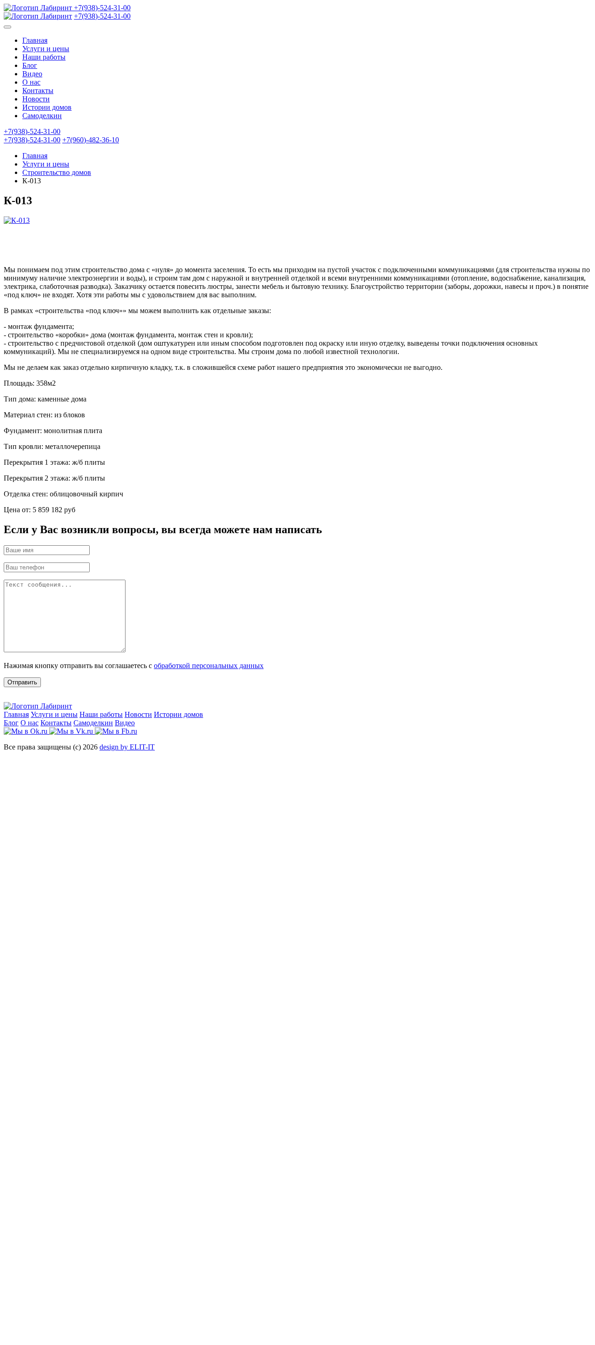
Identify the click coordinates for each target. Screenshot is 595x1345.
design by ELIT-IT (127, 747)
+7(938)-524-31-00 (102, 8)
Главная (34, 40)
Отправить (22, 682)
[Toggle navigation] (7, 27)
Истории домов (47, 107)
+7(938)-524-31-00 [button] (32, 131)
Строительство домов (56, 172)
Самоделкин (42, 116)
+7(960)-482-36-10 (90, 140)
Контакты (37, 90)
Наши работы (44, 57)
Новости (36, 99)
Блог (29, 65)
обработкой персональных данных (209, 665)
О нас (31, 82)
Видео (32, 74)
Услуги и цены (45, 49)
